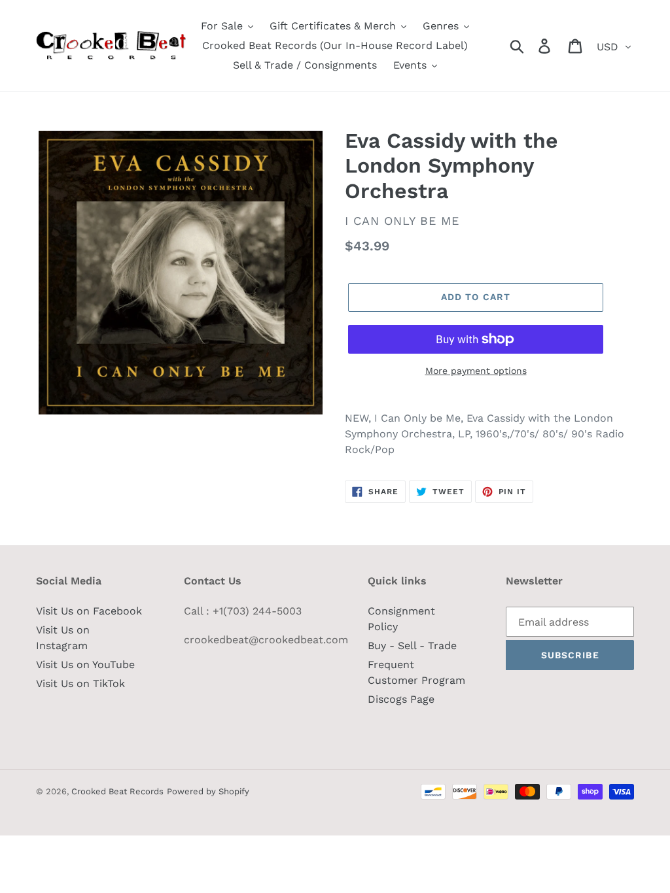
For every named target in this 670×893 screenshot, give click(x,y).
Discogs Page (401, 699)
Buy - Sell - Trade (412, 645)
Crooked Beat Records (117, 791)
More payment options (476, 370)
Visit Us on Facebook (89, 611)
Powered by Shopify (208, 791)
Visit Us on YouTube (85, 664)
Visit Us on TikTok (80, 683)
